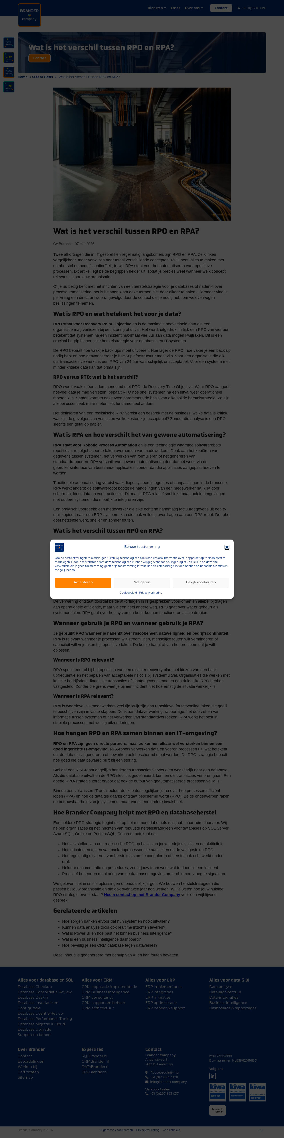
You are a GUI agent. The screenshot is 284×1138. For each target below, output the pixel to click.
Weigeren (142, 582)
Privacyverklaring (150, 593)
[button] (227, 547)
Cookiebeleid (128, 593)
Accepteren (83, 582)
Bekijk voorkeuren (201, 582)
